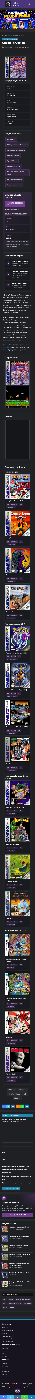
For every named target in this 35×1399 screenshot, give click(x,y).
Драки (11, 1299)
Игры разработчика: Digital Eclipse (15, 173)
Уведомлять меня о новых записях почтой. (17, 1183)
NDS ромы (5, 1351)
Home (5, 35)
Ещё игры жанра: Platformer (16, 150)
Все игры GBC (11, 139)
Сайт (3, 1159)
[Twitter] (8, 1106)
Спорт (19, 1303)
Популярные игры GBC (14, 185)
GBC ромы (4, 1354)
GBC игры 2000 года (13, 166)
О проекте (4, 1369)
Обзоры (4, 1363)
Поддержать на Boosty (18, 1214)
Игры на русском (7, 1336)
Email (4, 1152)
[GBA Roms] (12, 4)
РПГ (4, 1303)
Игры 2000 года (12, 161)
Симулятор (11, 1303)
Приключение (25, 1299)
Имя (3, 1145)
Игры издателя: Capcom (15, 179)
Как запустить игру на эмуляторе (16, 213)
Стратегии (27, 1303)
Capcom (23, 1090)
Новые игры (5, 1333)
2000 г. (12, 1090)
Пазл (17, 1299)
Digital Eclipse (14, 1094)
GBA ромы (4, 1348)
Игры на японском (7, 1342)
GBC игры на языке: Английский (17, 145)
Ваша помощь (6, 1371)
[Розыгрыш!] (17, 19)
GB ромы (4, 1357)
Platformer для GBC (13, 155)
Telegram (4, 1374)
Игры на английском (8, 1339)
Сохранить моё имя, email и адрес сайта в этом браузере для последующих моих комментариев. (16, 1169)
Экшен (17, 1098)
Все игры (4, 1327)
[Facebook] (4, 1106)
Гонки (4, 1299)
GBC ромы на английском (16, 35)
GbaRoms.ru (17, 1384)
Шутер (5, 1307)
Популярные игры (7, 1330)
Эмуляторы (5, 1366)
